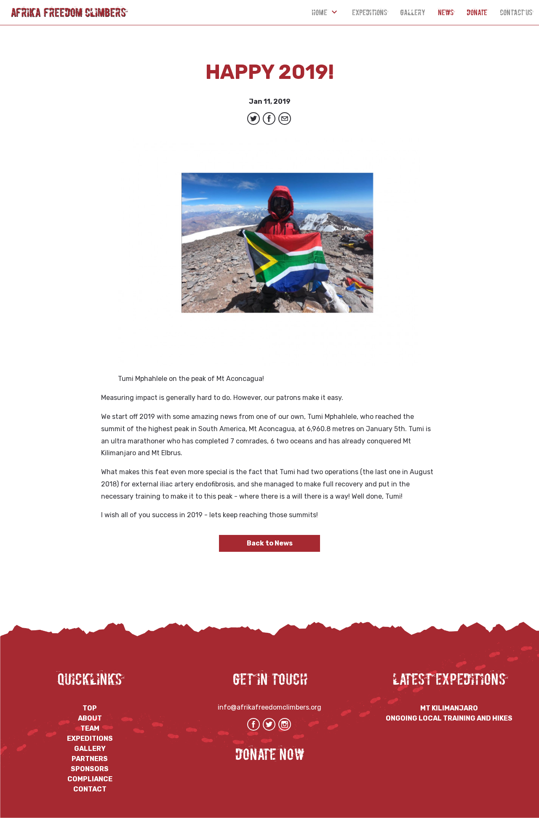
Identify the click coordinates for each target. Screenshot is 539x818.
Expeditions (369, 12)
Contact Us (516, 12)
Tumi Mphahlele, (333, 417)
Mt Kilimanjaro (449, 708)
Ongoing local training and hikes (449, 718)
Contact (90, 789)
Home (319, 12)
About (90, 718)
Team (89, 728)
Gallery (412, 12)
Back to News (270, 543)
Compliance (89, 779)
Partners (90, 759)
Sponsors (90, 769)
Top (90, 708)
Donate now (269, 754)
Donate (477, 12)
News (446, 12)
